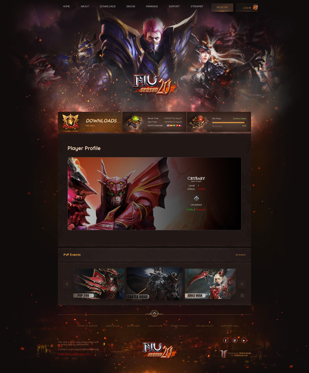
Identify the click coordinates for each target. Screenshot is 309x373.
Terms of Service (87, 325)
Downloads (108, 6)
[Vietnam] (177, 125)
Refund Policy (204, 325)
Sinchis (130, 6)
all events (240, 254)
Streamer (197, 6)
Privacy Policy (179, 325)
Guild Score (155, 325)
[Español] (171, 125)
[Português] (174, 125)
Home (66, 6)
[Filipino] (180, 125)
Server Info (217, 126)
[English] (168, 125)
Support (174, 6)
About (85, 6)
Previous (67, 284)
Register (222, 7)
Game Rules (112, 325)
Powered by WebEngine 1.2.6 (74, 354)
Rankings (152, 6)
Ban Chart (133, 325)
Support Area (229, 325)
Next (241, 284)
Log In (247, 7)
